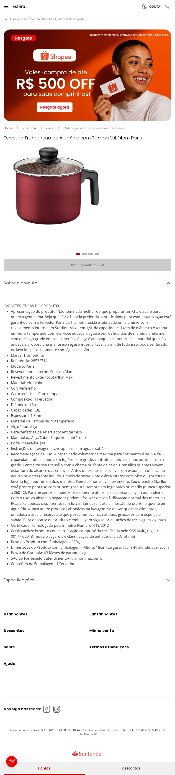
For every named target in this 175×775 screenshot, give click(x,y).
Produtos (29, 128)
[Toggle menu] (6, 6)
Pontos (44, 768)
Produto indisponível (87, 265)
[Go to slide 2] (84, 254)
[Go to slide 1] (78, 254)
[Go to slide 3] (90, 254)
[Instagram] (57, 709)
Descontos (131, 768)
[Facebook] (47, 709)
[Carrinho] (168, 6)
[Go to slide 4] (97, 254)
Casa (50, 128)
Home (8, 128)
